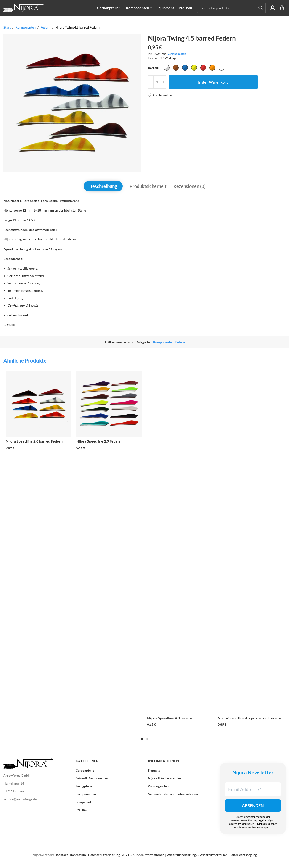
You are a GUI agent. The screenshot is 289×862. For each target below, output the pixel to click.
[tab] (103, 186)
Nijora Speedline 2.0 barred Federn (34, 441)
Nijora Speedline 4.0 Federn (169, 718)
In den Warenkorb (213, 82)
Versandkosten (176, 53)
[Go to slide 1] (142, 739)
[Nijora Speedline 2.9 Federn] (109, 404)
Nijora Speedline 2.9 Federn (98, 441)
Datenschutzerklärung (243, 820)
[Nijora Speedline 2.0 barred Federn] (38, 404)
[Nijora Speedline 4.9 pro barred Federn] (250, 542)
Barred (153, 68)
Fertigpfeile (84, 786)
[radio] (167, 68)
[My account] (272, 7)
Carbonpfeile (85, 770)
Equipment (83, 802)
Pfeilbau (81, 810)
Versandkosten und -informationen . (173, 794)
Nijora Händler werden (164, 778)
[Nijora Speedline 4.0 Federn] (180, 542)
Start (7, 27)
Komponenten (25, 27)
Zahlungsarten (158, 786)
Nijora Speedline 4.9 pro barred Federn (249, 718)
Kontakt (154, 770)
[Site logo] (23, 7)
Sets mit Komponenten (92, 778)
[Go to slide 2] (147, 739)
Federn (45, 27)
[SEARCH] (260, 8)
